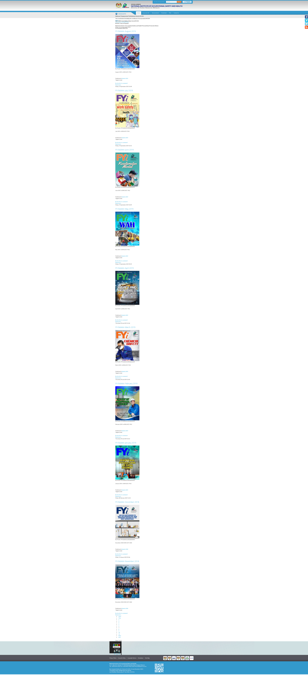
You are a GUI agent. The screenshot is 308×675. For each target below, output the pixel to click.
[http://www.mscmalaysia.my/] (174, 658)
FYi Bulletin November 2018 (127, 561)
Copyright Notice (132, 658)
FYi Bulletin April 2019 (124, 268)
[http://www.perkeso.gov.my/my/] (187, 658)
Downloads (164, 13)
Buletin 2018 (125, 549)
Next (120, 635)
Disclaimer (140, 658)
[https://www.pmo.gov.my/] (169, 658)
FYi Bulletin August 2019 (125, 31)
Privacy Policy (112, 658)
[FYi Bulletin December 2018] (127, 521)
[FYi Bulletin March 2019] (127, 345)
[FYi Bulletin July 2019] (127, 110)
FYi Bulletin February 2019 (126, 383)
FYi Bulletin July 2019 (124, 90)
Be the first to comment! (121, 83)
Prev (120, 618)
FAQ (170, 13)
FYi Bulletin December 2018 (127, 502)
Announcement (155, 13)
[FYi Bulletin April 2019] (127, 287)
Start (120, 616)
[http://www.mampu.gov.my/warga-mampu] (192, 658)
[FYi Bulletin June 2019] (127, 169)
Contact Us (176, 13)
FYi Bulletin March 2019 (125, 327)
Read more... (118, 85)
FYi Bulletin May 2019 (124, 209)
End (119, 637)
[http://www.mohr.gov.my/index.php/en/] (178, 658)
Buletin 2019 (125, 78)
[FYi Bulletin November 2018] (127, 581)
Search (179, 1)
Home (138, 13)
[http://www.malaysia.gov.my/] (165, 658)
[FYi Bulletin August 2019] (127, 51)
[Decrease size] (119, 652)
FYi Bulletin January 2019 (125, 442)
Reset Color (116, 647)
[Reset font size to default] (117, 652)
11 (119, 634)
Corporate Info (145, 13)
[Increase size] (115, 652)
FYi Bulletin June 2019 (124, 149)
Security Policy (122, 658)
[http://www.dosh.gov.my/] (183, 658)
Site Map (147, 658)
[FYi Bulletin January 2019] (127, 462)
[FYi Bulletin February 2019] (127, 403)
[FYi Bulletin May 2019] (127, 228)
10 (119, 632)
